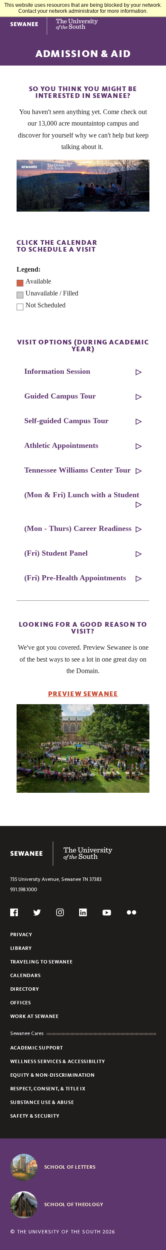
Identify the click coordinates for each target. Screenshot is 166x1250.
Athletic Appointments (61, 445)
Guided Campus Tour (60, 396)
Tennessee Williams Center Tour (77, 470)
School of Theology (74, 1204)
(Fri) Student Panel (56, 553)
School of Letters (70, 1167)
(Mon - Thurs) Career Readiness (78, 528)
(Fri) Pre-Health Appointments (75, 577)
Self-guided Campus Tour (66, 420)
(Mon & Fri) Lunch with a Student (81, 494)
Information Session (57, 371)
